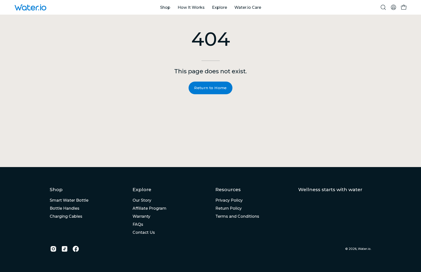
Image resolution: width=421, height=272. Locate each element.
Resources (228, 189)
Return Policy (228, 208)
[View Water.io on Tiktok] (64, 249)
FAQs (138, 224)
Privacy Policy (229, 200)
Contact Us (144, 232)
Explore (142, 189)
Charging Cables (66, 216)
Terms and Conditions (237, 216)
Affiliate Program (149, 208)
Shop (56, 189)
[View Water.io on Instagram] (53, 249)
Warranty (141, 216)
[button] (383, 7)
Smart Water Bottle (69, 200)
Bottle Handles (64, 208)
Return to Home (210, 87)
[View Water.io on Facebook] (75, 249)
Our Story (142, 200)
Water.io (364, 249)
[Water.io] (30, 7)
